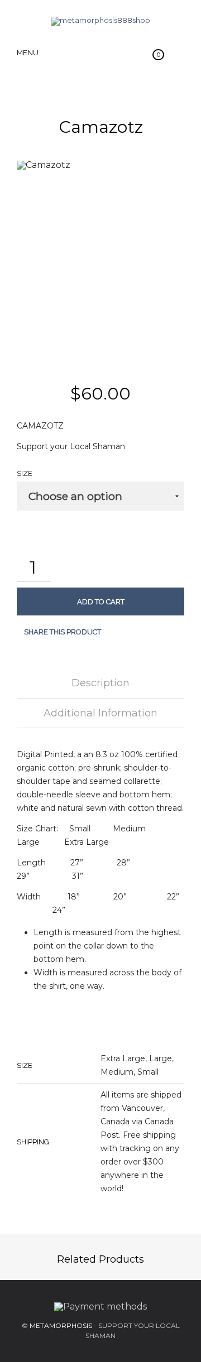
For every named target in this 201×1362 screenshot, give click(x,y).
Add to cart (101, 602)
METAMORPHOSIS (61, 1325)
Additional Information (100, 713)
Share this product (62, 632)
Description (100, 683)
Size (24, 473)
